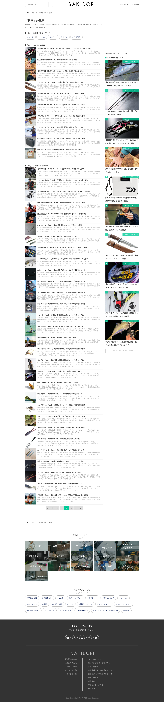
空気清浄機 (32, 598)
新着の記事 (124, 4)
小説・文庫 (57, 604)
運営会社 (91, 689)
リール (42, 37)
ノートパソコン (76, 598)
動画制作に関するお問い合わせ (100, 674)
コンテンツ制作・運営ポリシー (100, 663)
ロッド (30, 37)
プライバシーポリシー (96, 685)
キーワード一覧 (71, 670)
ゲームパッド (109, 598)
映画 (45, 604)
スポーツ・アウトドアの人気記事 (122, 351)
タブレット (93, 598)
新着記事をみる (71, 659)
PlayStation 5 (83, 610)
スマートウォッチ (124, 604)
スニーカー (50, 610)
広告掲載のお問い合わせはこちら (116, 53)
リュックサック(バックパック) (106, 610)
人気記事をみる (71, 663)
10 (81, 508)
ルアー (53, 37)
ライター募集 (93, 678)
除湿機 (126, 610)
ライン (64, 37)
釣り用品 (77, 37)
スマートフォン (105, 604)
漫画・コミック (86, 604)
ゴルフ (61, 598)
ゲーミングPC (33, 610)
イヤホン (124, 598)
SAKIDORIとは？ (95, 659)
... (47, 508)
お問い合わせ (93, 666)
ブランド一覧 (72, 674)
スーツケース (66, 610)
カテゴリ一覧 (72, 666)
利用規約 (91, 681)
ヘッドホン (32, 604)
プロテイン (48, 598)
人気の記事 (134, 4)
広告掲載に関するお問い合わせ (100, 670)
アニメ (71, 604)
